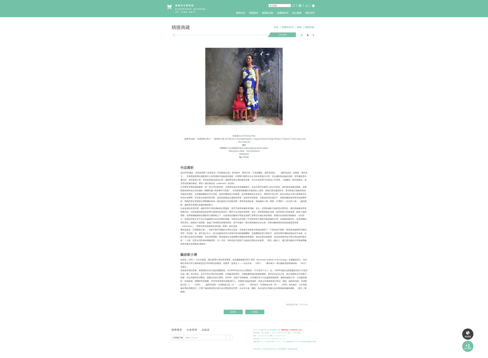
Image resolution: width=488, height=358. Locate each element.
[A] (308, 34)
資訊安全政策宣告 (269, 349)
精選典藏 (309, 27)
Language (300, 5)
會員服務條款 (293, 349)
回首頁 (313, 5)
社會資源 (192, 329)
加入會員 (467, 348)
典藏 (299, 27)
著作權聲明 (282, 349)
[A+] (302, 34)
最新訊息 (240, 12)
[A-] (313, 34)
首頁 (276, 27)
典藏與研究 (283, 12)
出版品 (206, 329)
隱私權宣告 (257, 349)
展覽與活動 (267, 12)
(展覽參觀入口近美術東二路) (291, 330)
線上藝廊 (297, 12)
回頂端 (255, 312)
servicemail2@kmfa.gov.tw (274, 339)
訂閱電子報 (178, 337)
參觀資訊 (253, 12)
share (174, 34)
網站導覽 (306, 5)
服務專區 (177, 329)
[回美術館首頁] (186, 8)
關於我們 (310, 12)
